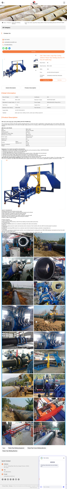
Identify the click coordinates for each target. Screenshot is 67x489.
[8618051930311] (16, 479)
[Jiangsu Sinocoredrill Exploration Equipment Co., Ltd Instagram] (8, 479)
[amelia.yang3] (19, 479)
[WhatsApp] (3, 48)
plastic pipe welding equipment (16, 448)
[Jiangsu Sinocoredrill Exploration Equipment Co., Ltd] (34, 2)
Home (4, 22)
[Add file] (41, 486)
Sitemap (10, 486)
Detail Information (11, 88)
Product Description (30, 88)
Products (9, 22)
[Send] (64, 486)
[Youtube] (11, 479)
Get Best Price (46, 80)
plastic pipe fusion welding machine (37, 448)
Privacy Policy (5, 486)
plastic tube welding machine (9, 451)
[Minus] (64, 458)
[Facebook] (5, 479)
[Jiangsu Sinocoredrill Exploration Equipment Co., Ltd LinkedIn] (13, 479)
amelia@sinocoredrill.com (10, 42)
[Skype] (9, 48)
